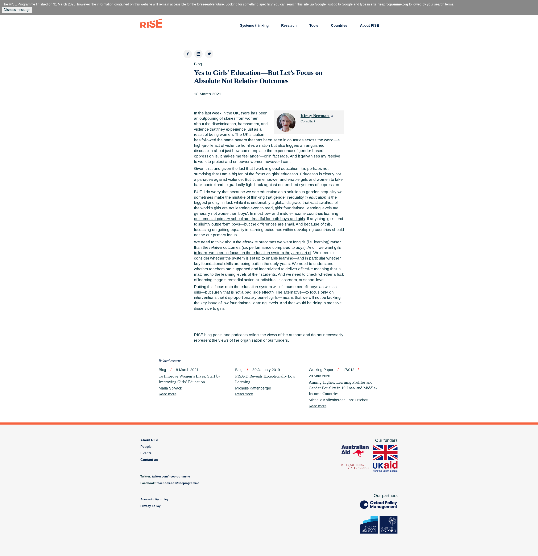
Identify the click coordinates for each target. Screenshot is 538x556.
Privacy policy (150, 505)
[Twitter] (209, 54)
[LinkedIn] (198, 54)
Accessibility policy (154, 499)
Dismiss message (17, 10)
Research (289, 26)
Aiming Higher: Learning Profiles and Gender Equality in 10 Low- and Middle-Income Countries (343, 388)
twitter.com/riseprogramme (171, 476)
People (146, 446)
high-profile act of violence (217, 145)
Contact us (149, 460)
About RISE (369, 26)
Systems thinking (254, 26)
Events (146, 453)
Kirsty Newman (315, 115)
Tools (313, 26)
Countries (339, 26)
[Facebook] (187, 54)
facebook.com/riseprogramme (178, 483)
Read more (167, 394)
